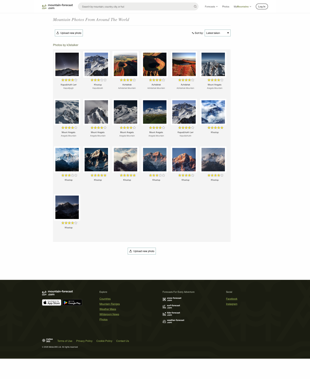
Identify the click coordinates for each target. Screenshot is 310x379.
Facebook (231, 299)
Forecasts (210, 6)
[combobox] (138, 6)
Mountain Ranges (109, 304)
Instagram (231, 304)
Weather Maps (107, 309)
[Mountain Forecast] (57, 6)
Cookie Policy (104, 341)
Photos (225, 6)
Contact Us (122, 341)
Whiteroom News (109, 314)
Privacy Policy (84, 341)
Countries (105, 299)
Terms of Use (64, 341)
